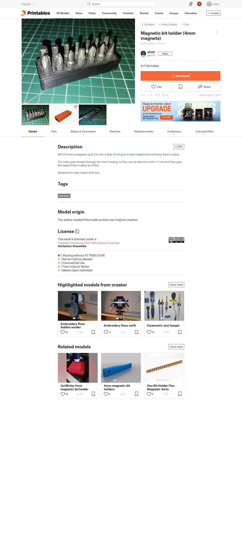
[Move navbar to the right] (201, 13)
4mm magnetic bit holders (117, 387)
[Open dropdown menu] (217, 32)
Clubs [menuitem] (92, 13)
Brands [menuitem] (144, 13)
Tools (186, 24)
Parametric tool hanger (163, 325)
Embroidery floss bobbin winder (73, 325)
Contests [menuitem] (128, 13)
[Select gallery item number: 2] (77, 318)
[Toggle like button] (63, 332)
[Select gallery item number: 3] (80, 318)
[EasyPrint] (191, 4)
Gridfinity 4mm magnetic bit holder (74, 387)
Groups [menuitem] (174, 13)
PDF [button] (180, 146)
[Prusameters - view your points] (199, 4)
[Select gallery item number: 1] (74, 318)
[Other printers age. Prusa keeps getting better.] (180, 111)
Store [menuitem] (79, 13)
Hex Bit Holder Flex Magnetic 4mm (161, 387)
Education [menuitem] (191, 13)
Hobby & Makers (169, 24)
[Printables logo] (36, 13)
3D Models (149, 24)
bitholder (64, 195)
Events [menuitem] (159, 13)
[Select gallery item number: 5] (126, 380)
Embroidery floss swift (120, 325)
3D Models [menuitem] (62, 13)
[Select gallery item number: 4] (124, 380)
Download (182, 76)
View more (176, 284)
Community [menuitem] (109, 13)
